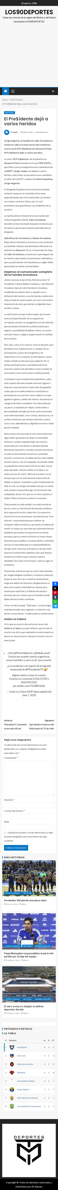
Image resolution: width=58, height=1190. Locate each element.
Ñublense (21, 1073)
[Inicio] (5, 91)
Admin (15, 132)
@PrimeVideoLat (23, 653)
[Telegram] (55, 606)
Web (6, 821)
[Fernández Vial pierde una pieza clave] (29, 878)
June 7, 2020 (29, 695)
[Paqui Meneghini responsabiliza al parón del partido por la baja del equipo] (29, 931)
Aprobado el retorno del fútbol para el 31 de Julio (41, 724)
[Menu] (13, 91)
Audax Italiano (23, 1089)
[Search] (53, 91)
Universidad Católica (26, 1081)
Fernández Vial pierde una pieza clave (25, 900)
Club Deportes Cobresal (27, 1098)
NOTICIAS (10, 113)
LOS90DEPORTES (29, 12)
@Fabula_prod (41, 653)
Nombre (9, 799)
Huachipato (22, 1047)
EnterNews (21, 1186)
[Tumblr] (55, 597)
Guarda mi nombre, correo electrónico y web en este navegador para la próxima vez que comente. (28, 836)
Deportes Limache (25, 1064)
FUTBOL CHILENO (13, 893)
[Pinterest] (55, 593)
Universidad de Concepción (29, 1106)
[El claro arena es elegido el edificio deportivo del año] (29, 984)
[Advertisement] (29, 57)
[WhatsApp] (55, 601)
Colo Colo (21, 1056)
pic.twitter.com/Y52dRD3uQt (29, 685)
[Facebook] (55, 584)
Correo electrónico (14, 810)
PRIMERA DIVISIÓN (42, 946)
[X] (55, 588)
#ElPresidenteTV (34, 669)
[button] (13, 91)
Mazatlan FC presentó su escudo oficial (15, 724)
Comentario (11, 757)
